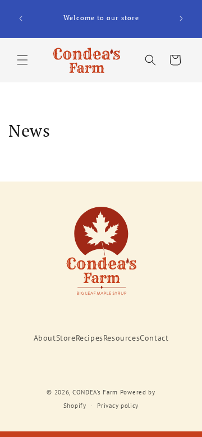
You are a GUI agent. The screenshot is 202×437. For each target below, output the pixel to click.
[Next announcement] (181, 18)
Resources (121, 338)
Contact (154, 338)
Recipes (89, 338)
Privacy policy (118, 406)
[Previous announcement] (20, 18)
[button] (22, 60)
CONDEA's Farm (95, 392)
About (45, 338)
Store (66, 338)
